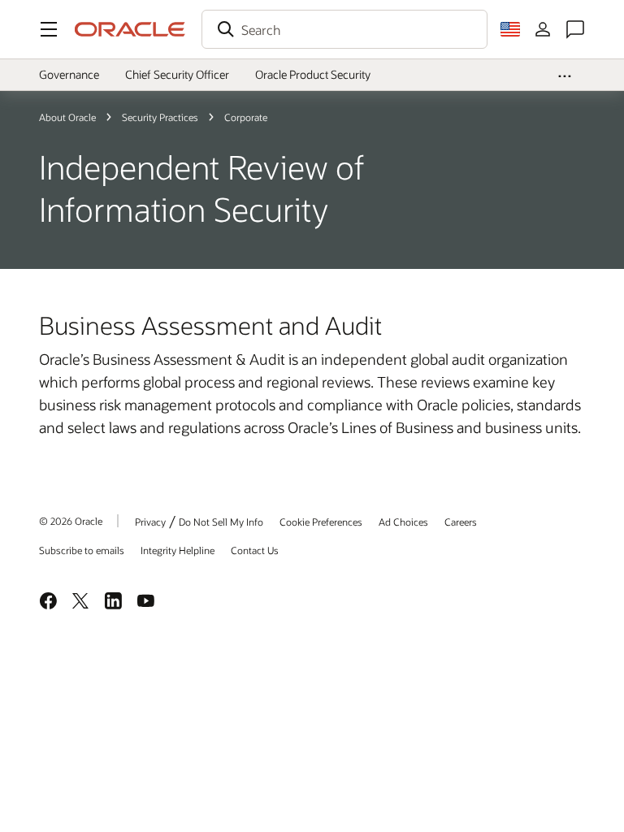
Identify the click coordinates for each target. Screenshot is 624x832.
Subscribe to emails (81, 550)
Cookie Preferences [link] (321, 521)
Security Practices (160, 117)
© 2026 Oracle (70, 520)
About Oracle (67, 117)
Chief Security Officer (177, 74)
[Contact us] (575, 29)
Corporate (245, 117)
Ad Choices (403, 521)
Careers (460, 521)
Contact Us (255, 550)
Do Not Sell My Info (221, 521)
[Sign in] (542, 29)
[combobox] (345, 29)
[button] (48, 29)
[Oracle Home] (130, 29)
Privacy (150, 521)
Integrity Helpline (177, 550)
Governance (69, 74)
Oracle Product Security (312, 74)
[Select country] (510, 29)
